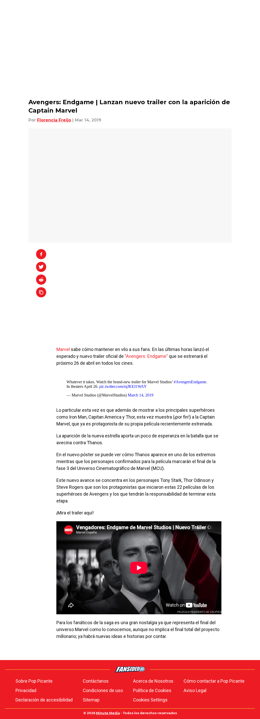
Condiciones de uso (103, 690)
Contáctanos (96, 681)
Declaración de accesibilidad (44, 699)
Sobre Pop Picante (34, 681)
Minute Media (108, 713)
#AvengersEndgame (190, 382)
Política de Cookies (152, 690)
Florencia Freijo (54, 120)
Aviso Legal (195, 690)
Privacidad (25, 690)
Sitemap (91, 699)
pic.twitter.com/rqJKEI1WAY (123, 386)
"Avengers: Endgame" (147, 356)
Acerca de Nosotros (153, 681)
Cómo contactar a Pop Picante (214, 681)
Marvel (63, 349)
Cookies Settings (150, 699)
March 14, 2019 (140, 395)
